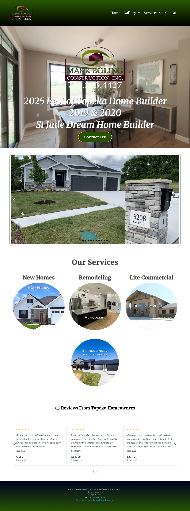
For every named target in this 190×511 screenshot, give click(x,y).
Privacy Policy (98, 500)
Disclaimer (109, 500)
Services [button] (151, 13)
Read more (20, 451)
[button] (139, 13)
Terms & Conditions (84, 500)
